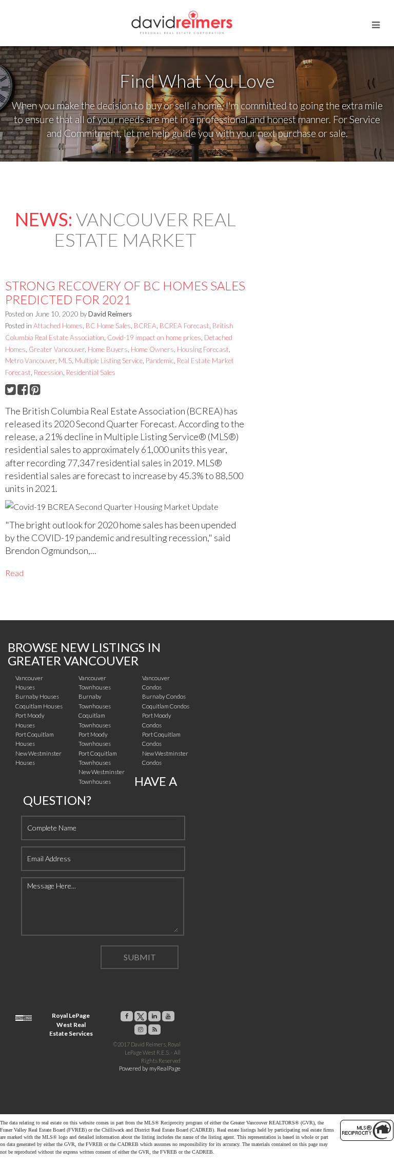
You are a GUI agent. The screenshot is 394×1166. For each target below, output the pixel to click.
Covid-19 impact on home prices (154, 337)
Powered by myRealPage (150, 1068)
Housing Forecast (203, 349)
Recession (48, 372)
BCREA (145, 326)
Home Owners (152, 349)
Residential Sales (90, 372)
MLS (65, 361)
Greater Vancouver (57, 349)
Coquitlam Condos (165, 706)
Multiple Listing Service (109, 361)
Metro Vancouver (30, 361)
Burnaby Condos (164, 696)
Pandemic (160, 361)
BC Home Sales (108, 326)
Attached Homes (58, 326)
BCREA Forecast (184, 326)
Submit (140, 957)
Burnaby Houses (37, 696)
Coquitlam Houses (39, 706)
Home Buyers (108, 349)
